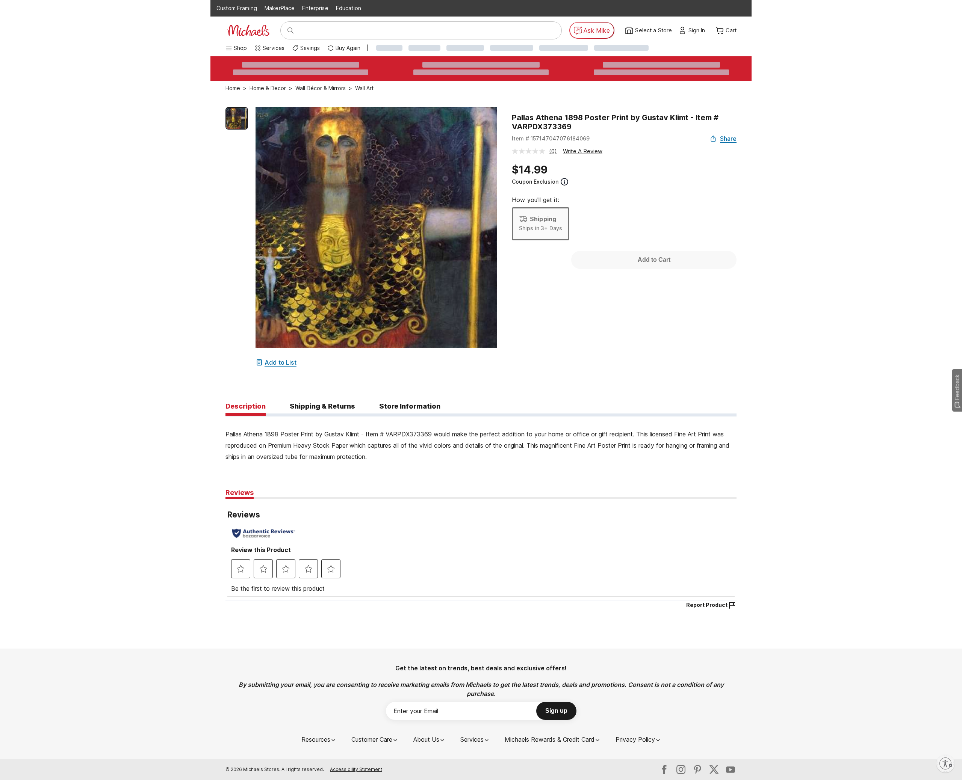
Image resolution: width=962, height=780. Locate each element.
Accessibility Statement (356, 769)
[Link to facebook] (664, 769)
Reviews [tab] (239, 492)
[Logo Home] (248, 30)
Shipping (543, 219)
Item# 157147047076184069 (551, 138)
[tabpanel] (481, 439)
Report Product (707, 605)
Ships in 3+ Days (540, 228)
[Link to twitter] (714, 769)
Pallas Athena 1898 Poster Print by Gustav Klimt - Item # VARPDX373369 (615, 122)
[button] (698, 30)
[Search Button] (290, 30)
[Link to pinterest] (697, 769)
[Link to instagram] (681, 769)
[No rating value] (530, 151)
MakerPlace (280, 8)
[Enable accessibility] (945, 763)
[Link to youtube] (731, 769)
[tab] (245, 406)
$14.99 (530, 170)
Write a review (582, 151)
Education (348, 8)
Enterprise (315, 8)
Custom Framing (236, 8)
